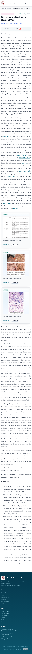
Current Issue (4, 593)
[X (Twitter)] (5, 639)
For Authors (4, 599)
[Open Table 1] (16, 227)
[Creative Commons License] (25, 649)
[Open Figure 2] (16, 303)
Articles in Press (5, 597)
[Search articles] (25, 3)
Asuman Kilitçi (17, 23)
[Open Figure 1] (16, 265)
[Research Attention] (24, 29)
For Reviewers (5, 601)
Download (15, 244)
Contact (3, 619)
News (2, 622)
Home (2, 8)
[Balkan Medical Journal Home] (12, 3)
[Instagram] (2, 639)
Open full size (6, 244)
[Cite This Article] (26, 29)
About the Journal (5, 611)
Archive (9, 8)
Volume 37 (18, 14)
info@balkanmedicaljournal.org (9, 636)
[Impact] (22, 29)
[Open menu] (29, 3)
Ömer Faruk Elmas (6, 23)
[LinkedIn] (7, 639)
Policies (3, 617)
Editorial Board (5, 613)
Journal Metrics (5, 615)
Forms (2, 603)
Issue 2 (23, 14)
